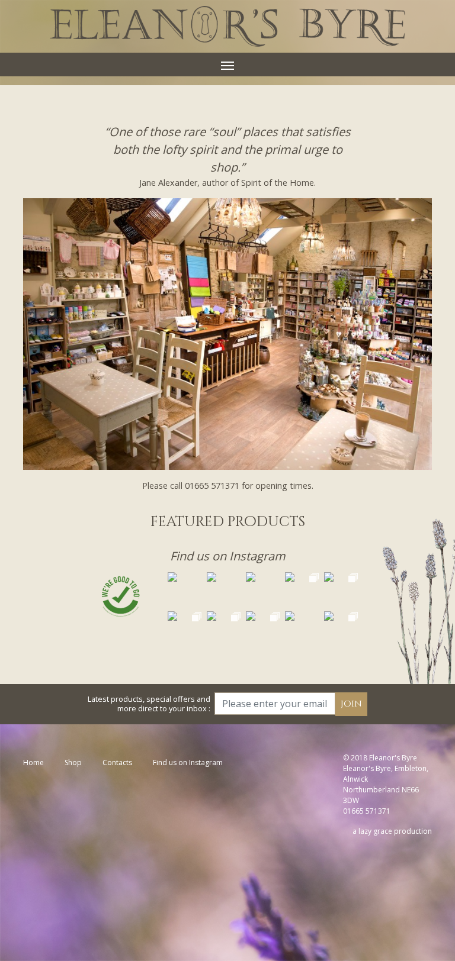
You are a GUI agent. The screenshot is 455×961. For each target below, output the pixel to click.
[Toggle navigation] (227, 64)
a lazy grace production (392, 831)
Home (33, 762)
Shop (73, 762)
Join (351, 704)
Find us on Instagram (228, 556)
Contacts (117, 762)
